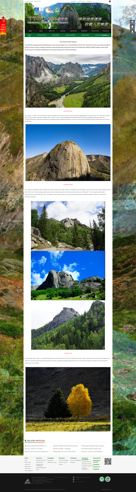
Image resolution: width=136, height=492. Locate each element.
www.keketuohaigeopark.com (61, 477)
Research (62, 458)
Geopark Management (41, 467)
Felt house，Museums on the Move (33, 448)
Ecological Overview (86, 461)
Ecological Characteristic (87, 465)
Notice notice (28, 462)
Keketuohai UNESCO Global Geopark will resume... (66, 445)
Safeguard (72, 462)
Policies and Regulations (76, 460)
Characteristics (39, 462)
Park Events (27, 468)
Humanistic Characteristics (85, 468)
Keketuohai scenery (52, 462)
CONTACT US (81, 1)
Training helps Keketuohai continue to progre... (93, 445)
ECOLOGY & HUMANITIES (105, 33)
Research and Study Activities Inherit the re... (36, 445)
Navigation (51, 458)
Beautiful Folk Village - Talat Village (61, 448)
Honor (37, 469)
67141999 (78, 479)
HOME (30, 31)
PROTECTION (95, 31)
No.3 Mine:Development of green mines (91, 448)
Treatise (61, 464)
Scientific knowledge (63, 460)
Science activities (63, 462)
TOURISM (62, 31)
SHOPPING (73, 1)
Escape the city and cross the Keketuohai (91, 451)
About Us (39, 458)
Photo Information (29, 470)
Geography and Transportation (39, 465)
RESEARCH (84, 31)
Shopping (96, 464)
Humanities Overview (86, 463)
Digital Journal (28, 466)
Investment (27, 464)
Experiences (50, 460)
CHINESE (89, 1)
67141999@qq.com (80, 481)
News (26, 458)
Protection (73, 458)
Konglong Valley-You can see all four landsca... (64, 451)
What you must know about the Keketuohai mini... (37, 451)
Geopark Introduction (41, 460)
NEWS (41, 31)
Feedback (96, 469)
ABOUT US (52, 31)
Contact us (96, 466)
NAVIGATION (73, 31)
